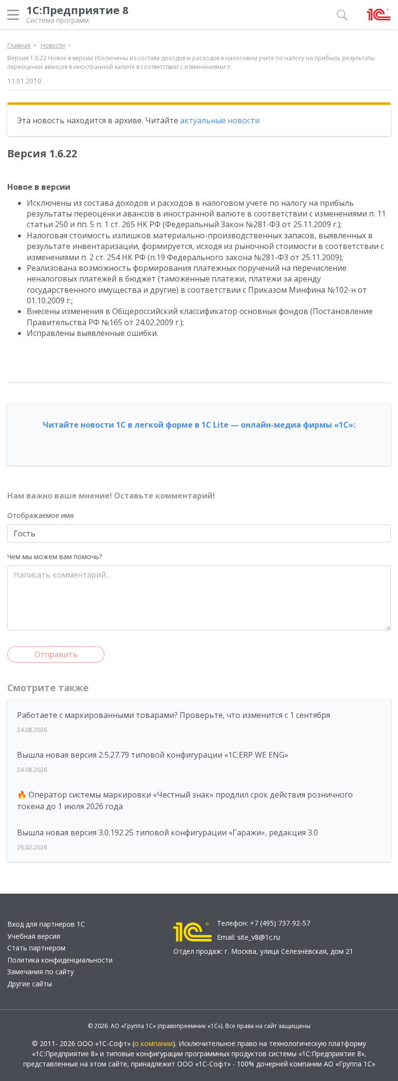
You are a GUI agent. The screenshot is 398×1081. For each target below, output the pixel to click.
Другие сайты (29, 983)
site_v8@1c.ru (258, 937)
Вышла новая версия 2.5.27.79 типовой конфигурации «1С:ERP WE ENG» (152, 754)
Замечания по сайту (40, 971)
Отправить (56, 654)
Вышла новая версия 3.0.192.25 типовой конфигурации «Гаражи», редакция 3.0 (167, 832)
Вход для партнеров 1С (46, 924)
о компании (153, 1043)
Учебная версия (33, 936)
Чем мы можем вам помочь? (54, 556)
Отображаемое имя (40, 515)
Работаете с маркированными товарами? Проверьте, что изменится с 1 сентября (173, 715)
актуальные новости (220, 120)
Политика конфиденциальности (60, 960)
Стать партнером (36, 947)
